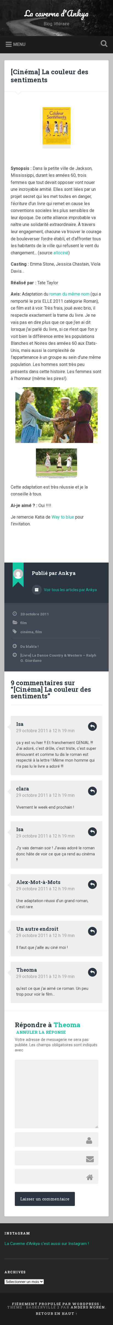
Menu (19, 44)
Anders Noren (87, 1307)
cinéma (26, 632)
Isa (20, 724)
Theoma (26, 969)
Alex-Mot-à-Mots (38, 882)
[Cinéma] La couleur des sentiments (49, 75)
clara (22, 788)
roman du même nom (69, 294)
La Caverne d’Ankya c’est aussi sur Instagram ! (46, 1243)
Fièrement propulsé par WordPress (55, 1304)
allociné (60, 252)
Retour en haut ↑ (57, 1313)
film (23, 623)
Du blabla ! (29, 646)
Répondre (92, 726)
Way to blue (63, 517)
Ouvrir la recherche (102, 44)
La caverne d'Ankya (56, 13)
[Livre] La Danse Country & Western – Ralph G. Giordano (58, 657)
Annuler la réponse (41, 1032)
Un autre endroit (37, 928)
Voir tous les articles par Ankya (70, 590)
